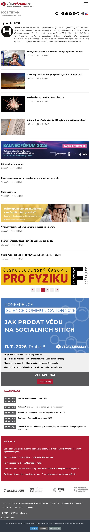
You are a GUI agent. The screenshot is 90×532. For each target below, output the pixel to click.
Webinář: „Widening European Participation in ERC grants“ (42, 412)
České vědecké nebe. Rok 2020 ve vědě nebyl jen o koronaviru (31, 255)
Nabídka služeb (42, 503)
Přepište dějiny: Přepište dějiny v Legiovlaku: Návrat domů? (29, 457)
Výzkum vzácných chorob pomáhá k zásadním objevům (28, 227)
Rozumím (34, 528)
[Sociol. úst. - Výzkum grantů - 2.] (45, 213)
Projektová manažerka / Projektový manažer (23, 354)
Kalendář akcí (12, 391)
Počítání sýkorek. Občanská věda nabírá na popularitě (27, 241)
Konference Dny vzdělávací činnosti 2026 (35, 418)
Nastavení (43, 528)
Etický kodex (7, 507)
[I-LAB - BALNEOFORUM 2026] (45, 150)
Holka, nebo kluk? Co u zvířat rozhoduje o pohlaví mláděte (55, 51)
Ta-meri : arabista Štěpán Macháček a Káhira (23, 463)
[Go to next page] (52, 290)
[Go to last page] (57, 290)
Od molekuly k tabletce (12, 164)
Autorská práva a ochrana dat (21, 503)
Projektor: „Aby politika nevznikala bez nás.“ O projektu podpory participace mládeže (40, 474)
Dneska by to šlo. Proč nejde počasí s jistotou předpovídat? (55, 74)
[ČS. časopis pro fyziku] (45, 276)
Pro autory (19, 507)
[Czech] (86, 13)
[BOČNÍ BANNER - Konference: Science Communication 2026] (45, 325)
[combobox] (40, 8)
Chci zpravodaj (45, 381)
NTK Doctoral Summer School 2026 (32, 398)
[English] (82, 13)
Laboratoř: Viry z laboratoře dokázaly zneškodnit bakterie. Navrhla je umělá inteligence (41, 468)
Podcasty (9, 441)
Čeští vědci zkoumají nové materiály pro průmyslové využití (30, 178)
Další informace (55, 528)
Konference (76, 503)
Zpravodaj (45, 375)
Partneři (65, 503)
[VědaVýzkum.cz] (44, 4)
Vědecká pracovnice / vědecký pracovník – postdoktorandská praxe (33, 367)
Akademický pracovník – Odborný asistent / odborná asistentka (31, 363)
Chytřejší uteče (8, 192)
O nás (4, 503)
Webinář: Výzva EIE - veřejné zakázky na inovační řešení (40, 407)
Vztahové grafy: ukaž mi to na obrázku (45, 97)
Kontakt (29, 507)
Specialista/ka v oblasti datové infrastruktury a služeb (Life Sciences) (34, 359)
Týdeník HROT (43, 55)
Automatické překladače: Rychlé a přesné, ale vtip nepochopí (56, 120)
